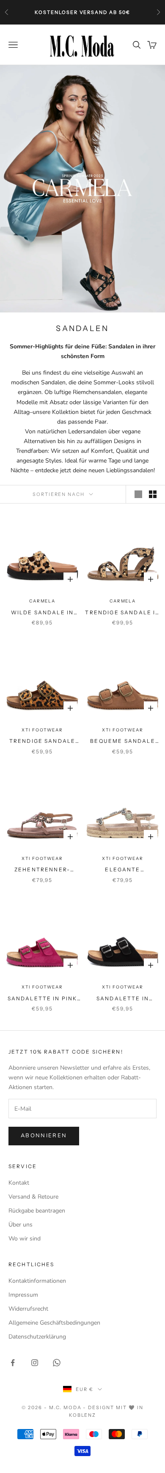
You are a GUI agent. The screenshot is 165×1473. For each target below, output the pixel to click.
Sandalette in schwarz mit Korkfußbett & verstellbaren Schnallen (122, 999)
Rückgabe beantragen (36, 1211)
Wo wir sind (24, 1239)
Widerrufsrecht (28, 1309)
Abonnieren (44, 1135)
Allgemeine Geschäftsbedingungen (54, 1323)
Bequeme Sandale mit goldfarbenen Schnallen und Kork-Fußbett (122, 741)
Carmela (42, 601)
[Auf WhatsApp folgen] (56, 1362)
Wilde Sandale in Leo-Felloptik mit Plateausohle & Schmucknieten (42, 613)
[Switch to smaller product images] (153, 494)
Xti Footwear (42, 730)
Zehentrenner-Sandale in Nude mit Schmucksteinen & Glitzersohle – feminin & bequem (42, 870)
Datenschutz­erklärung (37, 1337)
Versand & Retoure (33, 1197)
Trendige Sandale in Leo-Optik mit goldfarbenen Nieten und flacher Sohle (122, 613)
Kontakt (18, 1183)
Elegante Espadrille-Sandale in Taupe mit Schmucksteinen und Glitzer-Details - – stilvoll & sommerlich (123, 870)
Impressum (23, 1295)
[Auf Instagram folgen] (34, 1362)
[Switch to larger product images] (138, 494)
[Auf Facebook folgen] (12, 1362)
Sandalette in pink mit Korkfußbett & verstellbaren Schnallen (42, 999)
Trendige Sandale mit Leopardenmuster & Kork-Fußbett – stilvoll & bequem (42, 741)
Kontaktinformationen (37, 1281)
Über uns (20, 1225)
